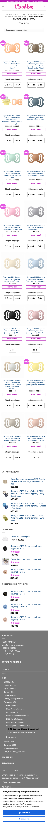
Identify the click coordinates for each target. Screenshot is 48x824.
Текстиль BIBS (10, 745)
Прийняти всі (24, 813)
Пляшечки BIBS (10, 695)
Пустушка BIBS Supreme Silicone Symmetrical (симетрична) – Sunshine (35, 382)
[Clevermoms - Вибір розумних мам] (24, 6)
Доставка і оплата (10, 770)
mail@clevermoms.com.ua (13, 645)
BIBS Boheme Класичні (15, 709)
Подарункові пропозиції (13, 699)
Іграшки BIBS (9, 742)
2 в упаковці (11, 737)
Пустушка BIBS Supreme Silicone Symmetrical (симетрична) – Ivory (12, 279)
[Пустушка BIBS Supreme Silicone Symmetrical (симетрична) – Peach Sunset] (12, 48)
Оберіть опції (12, 74)
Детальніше (39, 1)
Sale (3, 674)
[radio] (8, 84)
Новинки (6, 669)
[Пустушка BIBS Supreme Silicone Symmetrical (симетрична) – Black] (12, 315)
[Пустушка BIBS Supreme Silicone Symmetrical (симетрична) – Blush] (35, 423)
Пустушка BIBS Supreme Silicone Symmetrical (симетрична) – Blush (36, 438)
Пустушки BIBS (29, 14)
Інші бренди (7, 757)
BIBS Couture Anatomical (16, 716)
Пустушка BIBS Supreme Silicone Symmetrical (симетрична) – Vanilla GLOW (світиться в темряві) (12, 385)
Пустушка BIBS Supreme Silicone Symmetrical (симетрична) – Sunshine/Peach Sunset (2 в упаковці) (12, 120)
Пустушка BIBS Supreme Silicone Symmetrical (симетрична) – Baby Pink (12, 227)
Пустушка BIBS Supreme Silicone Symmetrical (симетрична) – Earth (36, 173)
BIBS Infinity (11, 706)
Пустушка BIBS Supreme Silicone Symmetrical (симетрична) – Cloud (36, 227)
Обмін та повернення (11, 782)
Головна (8, 14)
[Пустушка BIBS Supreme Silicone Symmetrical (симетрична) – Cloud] (35, 211)
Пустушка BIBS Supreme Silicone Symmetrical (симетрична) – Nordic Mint (12, 174)
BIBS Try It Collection (14, 719)
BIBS (17, 14)
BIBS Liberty (9, 682)
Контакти (6, 787)
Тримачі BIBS (9, 692)
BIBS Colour (10, 712)
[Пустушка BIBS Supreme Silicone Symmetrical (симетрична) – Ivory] (12, 263)
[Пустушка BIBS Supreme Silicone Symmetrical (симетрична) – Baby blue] (35, 263)
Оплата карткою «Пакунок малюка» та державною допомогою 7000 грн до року (20, 776)
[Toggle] (45, 678)
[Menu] (3, 6)
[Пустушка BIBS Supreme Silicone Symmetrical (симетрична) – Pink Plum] (35, 315)
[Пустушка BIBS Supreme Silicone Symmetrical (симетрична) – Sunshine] (35, 367)
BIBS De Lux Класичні (15, 722)
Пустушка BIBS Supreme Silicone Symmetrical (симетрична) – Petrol (36, 118)
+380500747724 (9, 642)
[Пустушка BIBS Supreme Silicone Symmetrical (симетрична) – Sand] (12, 423)
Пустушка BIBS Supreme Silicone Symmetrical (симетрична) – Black (12, 331)
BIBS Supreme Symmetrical (24, 15)
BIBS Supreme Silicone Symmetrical (23, 729)
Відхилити (24, 819)
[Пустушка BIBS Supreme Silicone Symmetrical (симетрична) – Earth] (35, 158)
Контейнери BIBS (11, 748)
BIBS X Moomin (10, 685)
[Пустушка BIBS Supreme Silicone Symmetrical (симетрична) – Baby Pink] (12, 211)
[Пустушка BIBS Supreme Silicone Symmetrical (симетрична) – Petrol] (35, 102)
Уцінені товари (9, 689)
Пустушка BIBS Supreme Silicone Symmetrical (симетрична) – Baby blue (35, 279)
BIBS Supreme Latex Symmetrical (21, 733)
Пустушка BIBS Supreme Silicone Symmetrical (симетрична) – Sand (12, 438)
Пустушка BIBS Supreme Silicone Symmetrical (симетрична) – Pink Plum (35, 331)
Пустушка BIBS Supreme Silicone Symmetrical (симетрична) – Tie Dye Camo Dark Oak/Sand (36, 65)
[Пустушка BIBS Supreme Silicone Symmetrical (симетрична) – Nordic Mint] (12, 158)
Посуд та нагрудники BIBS (15, 752)
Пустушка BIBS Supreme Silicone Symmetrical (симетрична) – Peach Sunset (12, 65)
